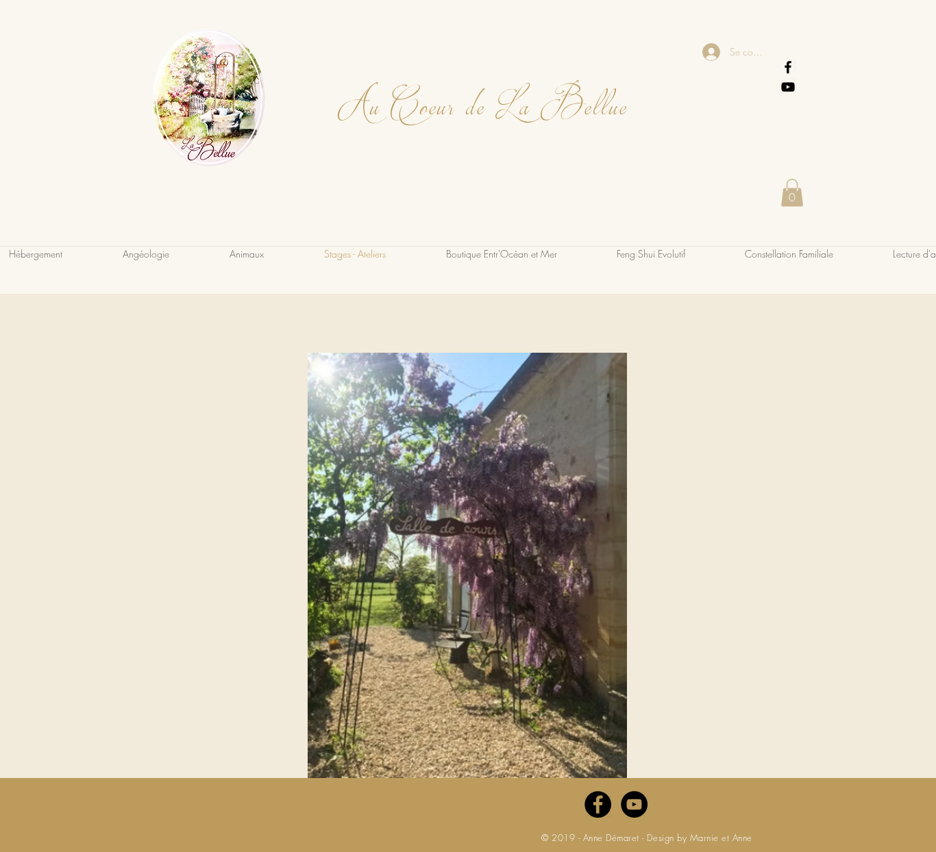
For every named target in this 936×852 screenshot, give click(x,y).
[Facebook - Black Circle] (597, 804)
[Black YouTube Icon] (788, 87)
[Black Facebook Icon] (788, 67)
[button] (792, 193)
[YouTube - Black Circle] (634, 804)
